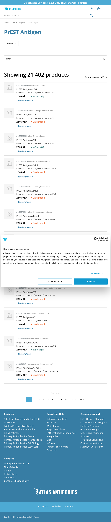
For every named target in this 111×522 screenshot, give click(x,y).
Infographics (53, 436)
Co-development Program (93, 422)
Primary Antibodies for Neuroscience (23, 439)
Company (9, 458)
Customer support (90, 414)
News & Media (11, 467)
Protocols (52, 450)
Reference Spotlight (57, 419)
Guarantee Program (90, 429)
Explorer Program (89, 426)
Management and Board (16, 463)
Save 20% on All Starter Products (68, 2)
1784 (74, 399)
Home (6, 22)
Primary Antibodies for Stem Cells (21, 446)
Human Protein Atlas (57, 446)
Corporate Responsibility (16, 480)
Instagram (43, 506)
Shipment (85, 436)
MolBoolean (10, 422)
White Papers (53, 426)
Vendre (36, 517)
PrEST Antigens (11, 432)
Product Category (18, 22)
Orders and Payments (91, 432)
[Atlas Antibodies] (12, 8)
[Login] (92, 8)
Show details (96, 273)
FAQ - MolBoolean (56, 429)
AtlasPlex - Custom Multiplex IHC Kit (22, 419)
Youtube (69, 506)
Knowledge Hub (55, 414)
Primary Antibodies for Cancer (19, 436)
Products (11, 43)
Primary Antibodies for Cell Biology (21, 443)
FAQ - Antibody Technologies (61, 432)
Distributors (10, 474)
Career (7, 470)
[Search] (91, 15)
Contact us (9, 477)
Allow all (90, 281)
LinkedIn (56, 506)
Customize (53, 281)
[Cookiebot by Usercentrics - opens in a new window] (96, 239)
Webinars (51, 422)
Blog (49, 439)
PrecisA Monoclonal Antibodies (20, 429)
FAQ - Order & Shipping (92, 419)
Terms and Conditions (91, 439)
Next (82, 399)
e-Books (51, 443)
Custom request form (91, 443)
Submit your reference (91, 446)
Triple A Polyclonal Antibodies (19, 426)
